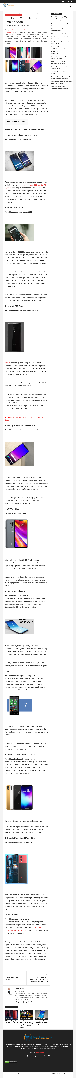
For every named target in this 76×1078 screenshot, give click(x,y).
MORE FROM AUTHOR (26, 1007)
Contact (40, 1073)
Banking (28, 9)
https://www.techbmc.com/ (21, 991)
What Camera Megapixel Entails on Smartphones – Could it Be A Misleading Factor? (26, 1024)
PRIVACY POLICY (56, 1073)
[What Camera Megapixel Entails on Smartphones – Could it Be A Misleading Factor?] (26, 1015)
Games (51, 5)
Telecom (21, 9)
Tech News (32, 5)
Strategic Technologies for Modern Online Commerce (61, 24)
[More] (44, 968)
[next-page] (47, 1007)
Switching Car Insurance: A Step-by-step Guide (60, 52)
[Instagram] (60, 1)
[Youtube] (72, 1)
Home (6, 13)
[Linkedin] (63, 1)
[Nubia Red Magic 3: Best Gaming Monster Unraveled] (11, 1015)
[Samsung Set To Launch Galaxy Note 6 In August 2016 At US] (41, 1015)
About (34, 9)
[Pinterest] (66, 1)
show (23, 121)
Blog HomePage (22, 5)
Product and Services (10, 9)
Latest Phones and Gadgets (15, 13)
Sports (45, 5)
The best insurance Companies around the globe (60, 29)
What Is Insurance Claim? (58, 33)
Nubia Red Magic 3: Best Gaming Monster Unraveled (11, 1022)
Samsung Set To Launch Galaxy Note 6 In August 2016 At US (41, 1022)
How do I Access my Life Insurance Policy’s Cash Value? (61, 57)
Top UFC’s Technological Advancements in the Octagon (59, 87)
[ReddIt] (35, 968)
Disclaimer (65, 1073)
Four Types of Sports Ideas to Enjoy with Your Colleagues (61, 82)
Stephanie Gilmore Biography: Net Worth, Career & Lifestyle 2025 (61, 77)
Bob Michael (9, 25)
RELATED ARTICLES (11, 1007)
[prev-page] (45, 1007)
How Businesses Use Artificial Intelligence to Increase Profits (60, 37)
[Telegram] (39, 968)
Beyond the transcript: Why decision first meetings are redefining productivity (59, 18)
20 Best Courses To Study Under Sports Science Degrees (60, 62)
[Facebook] (57, 1)
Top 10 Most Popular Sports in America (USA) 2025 (60, 67)
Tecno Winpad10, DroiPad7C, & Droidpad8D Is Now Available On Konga (38, 979)
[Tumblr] (26, 1002)
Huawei (7, 363)
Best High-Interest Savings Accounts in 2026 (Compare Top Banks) (61, 47)
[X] (69, 1)
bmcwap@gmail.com (41, 1052)
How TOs (39, 5)
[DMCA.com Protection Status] (38, 1062)
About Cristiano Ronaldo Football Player (60, 72)
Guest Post (47, 1073)
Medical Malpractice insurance (12, 978)
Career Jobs (58, 5)
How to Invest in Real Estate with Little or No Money (60, 42)
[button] (70, 7)
